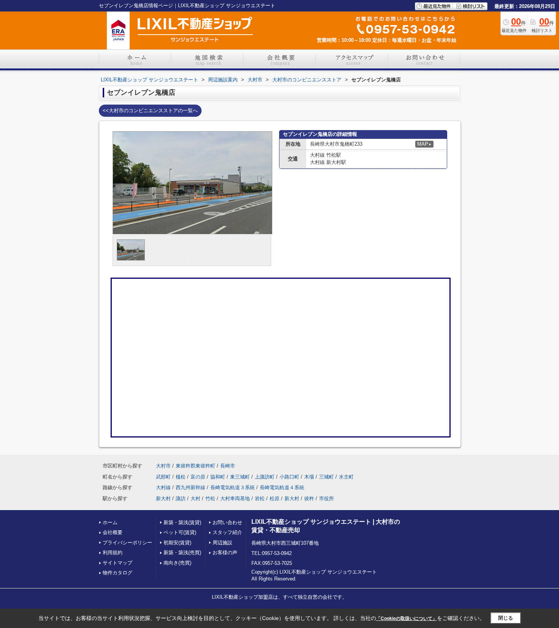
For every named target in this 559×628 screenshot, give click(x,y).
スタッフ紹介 (227, 532)
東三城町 (240, 477)
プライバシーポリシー (127, 542)
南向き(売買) (177, 563)
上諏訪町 (265, 477)
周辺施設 (222, 542)
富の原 (198, 477)
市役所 (326, 498)
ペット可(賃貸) (180, 532)
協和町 (217, 477)
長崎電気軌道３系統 (232, 487)
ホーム (110, 522)
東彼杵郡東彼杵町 (195, 466)
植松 (181, 477)
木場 (309, 477)
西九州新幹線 (190, 487)
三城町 (326, 477)
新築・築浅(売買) (182, 552)
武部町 (163, 477)
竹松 (210, 498)
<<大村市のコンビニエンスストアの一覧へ (150, 110)
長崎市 (227, 466)
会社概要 (112, 532)
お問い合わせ (227, 522)
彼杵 (309, 498)
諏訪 (181, 498)
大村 (195, 498)
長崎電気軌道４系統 (282, 487)
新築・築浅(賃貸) (182, 522)
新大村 (163, 498)
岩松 (260, 498)
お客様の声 (225, 552)
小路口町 (289, 477)
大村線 (163, 487)
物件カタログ (117, 573)
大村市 (163, 466)
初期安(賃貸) (177, 542)
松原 (275, 498)
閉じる (505, 618)
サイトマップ (117, 563)
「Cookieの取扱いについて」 (406, 618)
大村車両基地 (235, 498)
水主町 (346, 477)
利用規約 (112, 552)
